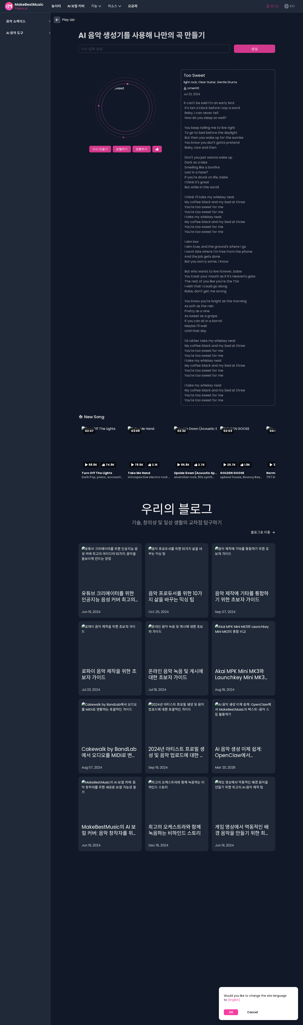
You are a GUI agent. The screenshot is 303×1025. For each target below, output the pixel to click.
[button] (27, 21)
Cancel (252, 1012)
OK (231, 1012)
